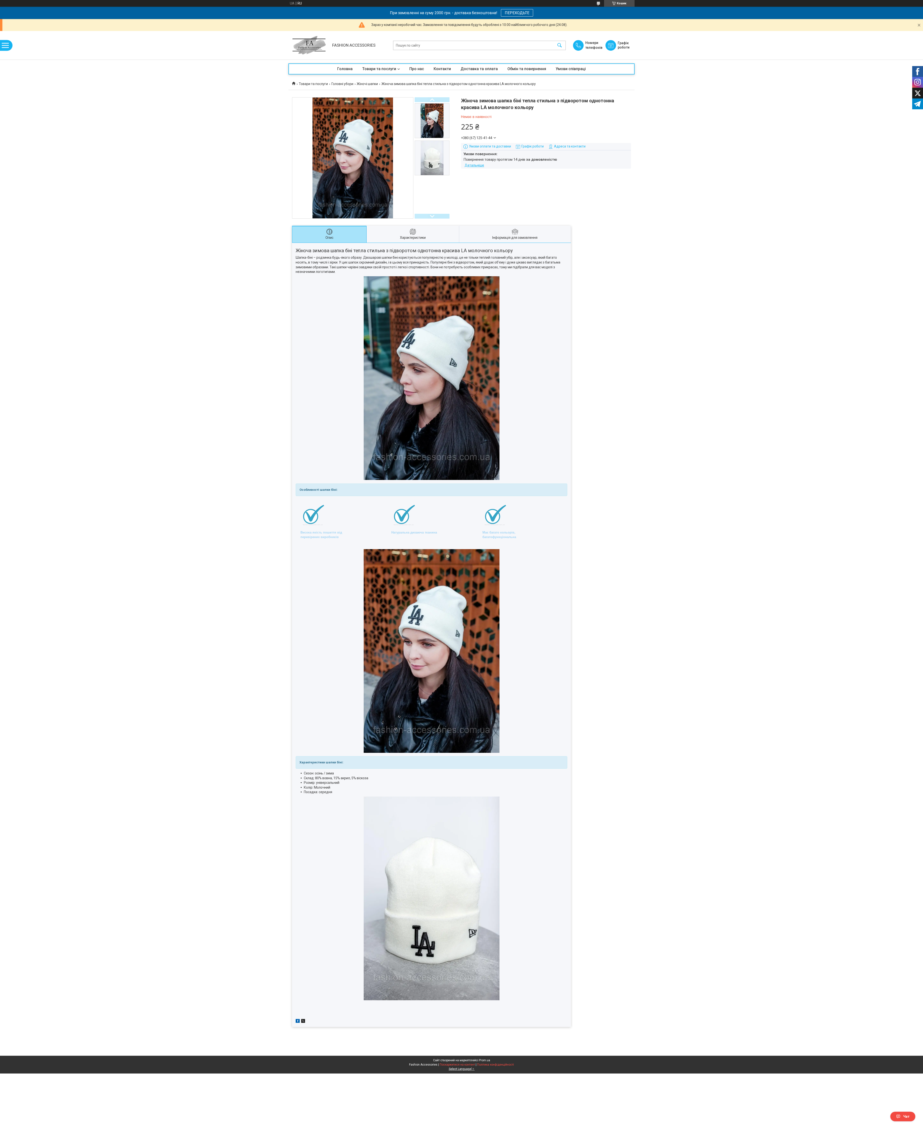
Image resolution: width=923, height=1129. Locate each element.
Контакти (442, 69)
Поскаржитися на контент (457, 1064)
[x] (303, 1022)
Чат (906, 1116)
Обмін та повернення (526, 69)
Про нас (416, 69)
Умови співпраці (571, 69)
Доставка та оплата (479, 69)
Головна (345, 69)
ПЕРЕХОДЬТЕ (517, 13)
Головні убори (342, 84)
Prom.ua (484, 1060)
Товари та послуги (379, 69)
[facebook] (298, 1022)
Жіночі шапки (367, 84)
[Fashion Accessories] (309, 45)
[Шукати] (559, 45)
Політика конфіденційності (495, 1064)
